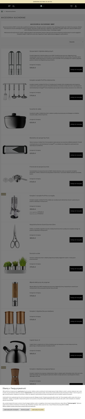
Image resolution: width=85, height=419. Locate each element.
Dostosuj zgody (25, 409)
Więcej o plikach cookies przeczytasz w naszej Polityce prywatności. (19, 406)
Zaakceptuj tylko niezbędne (11, 409)
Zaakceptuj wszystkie (37, 409)
